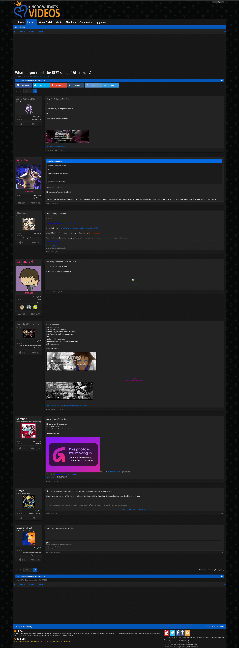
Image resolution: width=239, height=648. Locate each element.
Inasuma (38, 76)
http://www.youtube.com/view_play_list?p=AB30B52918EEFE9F (66, 405)
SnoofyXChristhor (51, 409)
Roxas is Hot (24, 528)
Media (59, 22)
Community (85, 22)
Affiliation (67, 641)
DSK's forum (51, 477)
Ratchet (21, 419)
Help (222, 626)
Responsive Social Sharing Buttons (174, 647)
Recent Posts (20, 27)
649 (37, 352)
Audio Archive (35, 641)
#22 (222, 203)
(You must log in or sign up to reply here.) (211, 570)
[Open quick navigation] (225, 31)
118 (37, 124)
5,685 (37, 202)
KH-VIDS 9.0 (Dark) (23, 626)
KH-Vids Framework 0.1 (177, 641)
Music (26, 76)
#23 (222, 252)
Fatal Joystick (134, 284)
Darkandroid (50, 292)
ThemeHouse (192, 643)
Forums (31, 22)
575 (37, 242)
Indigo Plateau (36, 198)
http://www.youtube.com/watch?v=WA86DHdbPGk (79, 228)
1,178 (37, 448)
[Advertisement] (119, 52)
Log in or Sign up (218, 2)
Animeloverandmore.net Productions (134, 509)
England (38, 302)
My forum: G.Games (115, 472)
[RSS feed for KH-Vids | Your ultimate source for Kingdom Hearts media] (187, 632)
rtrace (20, 491)
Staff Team (59, 641)
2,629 (37, 314)
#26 (222, 481)
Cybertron (38, 444)
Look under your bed (34, 513)
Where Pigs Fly (36, 119)
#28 (222, 552)
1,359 (37, 559)
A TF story (71, 474)
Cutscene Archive (24, 641)
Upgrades (101, 22)
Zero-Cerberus (50, 150)
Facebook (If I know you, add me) (56, 246)
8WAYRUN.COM (43, 580)
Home (21, 22)
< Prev (26, 91)
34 (37, 518)
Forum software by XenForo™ (181, 637)
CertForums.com (192, 647)
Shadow (48, 252)
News (15, 641)
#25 (222, 409)
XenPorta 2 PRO (20, 580)
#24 (222, 292)
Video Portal (45, 22)
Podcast (52, 641)
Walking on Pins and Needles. (32, 238)
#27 (222, 513)
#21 (222, 150)
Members (71, 22)
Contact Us (212, 626)
